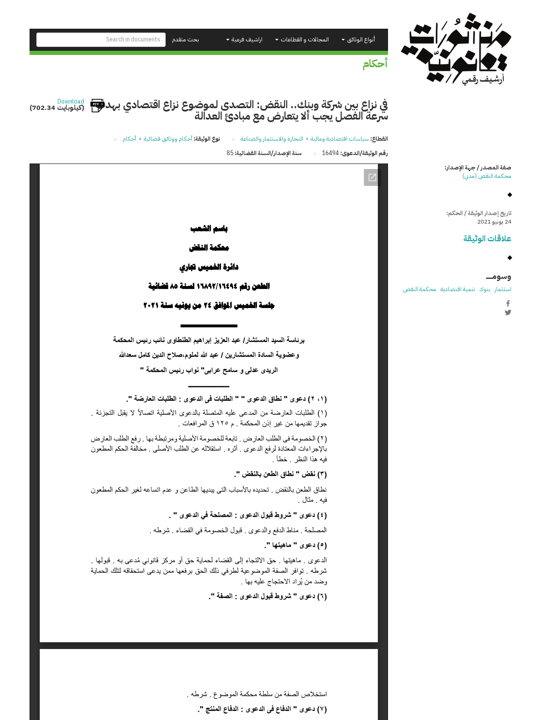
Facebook (508, 303)
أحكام (129, 138)
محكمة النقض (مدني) (486, 176)
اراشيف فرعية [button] (246, 39)
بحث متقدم (185, 39)
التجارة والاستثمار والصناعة (271, 138)
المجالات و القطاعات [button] (304, 39)
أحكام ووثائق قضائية (168, 138)
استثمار (503, 289)
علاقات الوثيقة (487, 238)
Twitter (508, 312)
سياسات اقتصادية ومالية (340, 138)
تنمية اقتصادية (457, 289)
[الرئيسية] (456, 49)
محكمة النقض (419, 289)
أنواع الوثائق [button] (360, 39)
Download (70, 102)
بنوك (484, 289)
